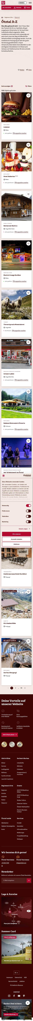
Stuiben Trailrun (21, 800)
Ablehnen (16, 544)
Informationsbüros (22, 829)
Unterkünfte (20, 763)
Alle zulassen (16, 534)
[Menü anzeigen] (30, 3)
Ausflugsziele (5, 769)
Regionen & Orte (9, 17)
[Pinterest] (24, 995)
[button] (16, 973)
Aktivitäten (5, 758)
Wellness (4, 772)
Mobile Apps (20, 832)
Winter (3, 763)
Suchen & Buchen (23, 758)
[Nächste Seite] (25, 688)
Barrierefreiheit (13, 981)
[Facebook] (14, 995)
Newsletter (20, 826)
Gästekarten (4, 823)
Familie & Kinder (6, 776)
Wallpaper (20, 839)
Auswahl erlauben (16, 539)
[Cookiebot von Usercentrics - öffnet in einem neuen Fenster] (23, 475)
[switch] (28, 511)
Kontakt (19, 823)
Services (20, 818)
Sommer (3, 766)
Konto (3, 829)
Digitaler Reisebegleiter (8, 826)
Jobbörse (22, 981)
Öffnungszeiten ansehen (19, 133)
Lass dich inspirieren (7, 779)
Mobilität (4, 796)
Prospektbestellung (22, 836)
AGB (25, 977)
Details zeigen (23, 528)
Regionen (4, 790)
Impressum (9, 977)
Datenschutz (18, 977)
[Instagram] (9, 995)
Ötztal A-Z (17, 17)
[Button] (29, 880)
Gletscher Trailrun (22, 803)
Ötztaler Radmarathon (23, 807)
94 (21, 688)
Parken (3, 800)
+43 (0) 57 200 (5, 863)
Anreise (3, 793)
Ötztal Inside (6, 818)
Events (19, 786)
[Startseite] (2, 18)
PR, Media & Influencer (16, 985)
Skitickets (20, 766)
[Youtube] (19, 995)
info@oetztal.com (21, 863)
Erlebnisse (20, 769)
